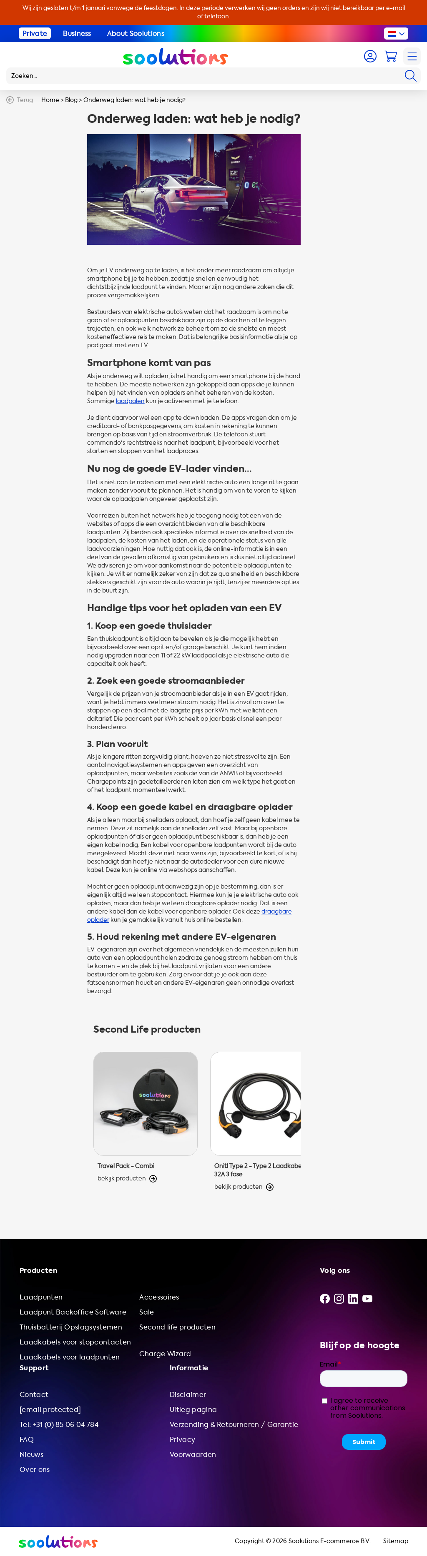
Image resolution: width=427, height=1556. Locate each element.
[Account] (370, 56)
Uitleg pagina (193, 1409)
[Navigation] (412, 56)
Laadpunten (41, 1297)
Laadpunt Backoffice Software (73, 1312)
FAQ (27, 1439)
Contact (34, 1394)
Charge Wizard (165, 1353)
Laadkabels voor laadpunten (70, 1357)
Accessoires (159, 1297)
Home (50, 100)
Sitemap (395, 1541)
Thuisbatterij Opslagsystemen (71, 1327)
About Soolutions (135, 33)
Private (35, 33)
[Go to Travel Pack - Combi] (145, 1121)
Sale (146, 1312)
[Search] (411, 76)
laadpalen (130, 401)
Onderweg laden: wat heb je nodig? (134, 100)
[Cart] (390, 56)
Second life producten (177, 1327)
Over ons (35, 1469)
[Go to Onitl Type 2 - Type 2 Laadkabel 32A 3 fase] (262, 1121)
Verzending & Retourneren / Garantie (234, 1424)
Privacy (182, 1439)
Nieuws (31, 1454)
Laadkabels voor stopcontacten (75, 1342)
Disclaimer (188, 1394)
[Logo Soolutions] (175, 56)
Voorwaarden (193, 1454)
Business (77, 33)
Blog (71, 100)
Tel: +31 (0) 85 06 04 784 (59, 1424)
